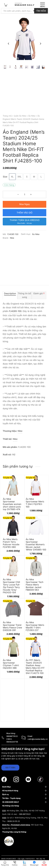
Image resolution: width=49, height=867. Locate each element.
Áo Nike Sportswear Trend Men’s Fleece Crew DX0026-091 (12, 626)
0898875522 (12, 736)
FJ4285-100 (15, 311)
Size (5, 176)
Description (10, 293)
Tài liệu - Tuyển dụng (11, 798)
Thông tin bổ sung (24, 295)
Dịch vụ (5, 794)
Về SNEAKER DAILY (10, 802)
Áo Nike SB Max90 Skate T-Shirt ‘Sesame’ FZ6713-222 (12, 713)
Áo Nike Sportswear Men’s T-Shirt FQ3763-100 (35, 503)
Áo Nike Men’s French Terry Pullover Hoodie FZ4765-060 (11, 543)
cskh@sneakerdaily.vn (38, 739)
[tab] (10, 295)
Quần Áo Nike (20, 116)
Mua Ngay (24, 204)
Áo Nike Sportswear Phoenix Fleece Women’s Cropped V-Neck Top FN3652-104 (35, 716)
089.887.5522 (25, 814)
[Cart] (5, 5)
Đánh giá (39, 293)
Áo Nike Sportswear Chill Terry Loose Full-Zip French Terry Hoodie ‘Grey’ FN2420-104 (11, 586)
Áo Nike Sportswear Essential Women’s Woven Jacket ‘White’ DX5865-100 (36, 544)
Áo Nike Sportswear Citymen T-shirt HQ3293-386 (11, 664)
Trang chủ (7, 116)
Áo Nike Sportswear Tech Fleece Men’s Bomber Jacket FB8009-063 (34, 584)
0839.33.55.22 (13, 821)
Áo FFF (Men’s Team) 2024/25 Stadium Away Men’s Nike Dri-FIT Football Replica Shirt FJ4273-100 (35, 666)
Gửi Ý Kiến (10, 767)
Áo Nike (31, 116)
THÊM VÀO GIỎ (24, 212)
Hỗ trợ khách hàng (10, 790)
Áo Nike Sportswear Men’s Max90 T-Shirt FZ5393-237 (35, 626)
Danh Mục (6, 787)
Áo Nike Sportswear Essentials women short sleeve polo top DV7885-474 (12, 504)
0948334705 (12, 742)
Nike (12, 238)
